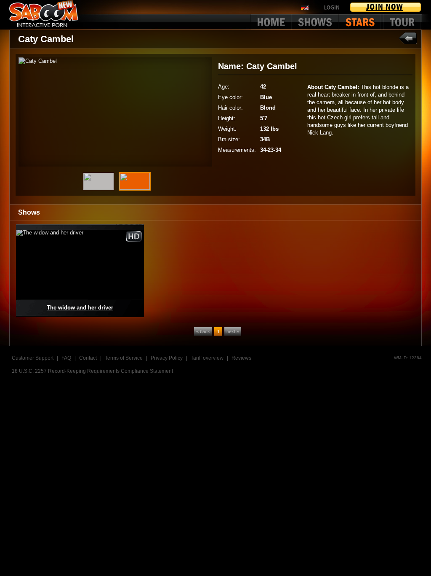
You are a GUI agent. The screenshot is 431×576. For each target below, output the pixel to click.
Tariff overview (207, 358)
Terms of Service (124, 358)
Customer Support (32, 358)
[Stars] (361, 22)
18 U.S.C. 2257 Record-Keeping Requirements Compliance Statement (92, 371)
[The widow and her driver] (80, 270)
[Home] (271, 22)
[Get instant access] (386, 7)
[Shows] (315, 22)
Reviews (241, 358)
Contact (88, 358)
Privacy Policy (167, 358)
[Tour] (402, 22)
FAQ (66, 358)
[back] (408, 38)
